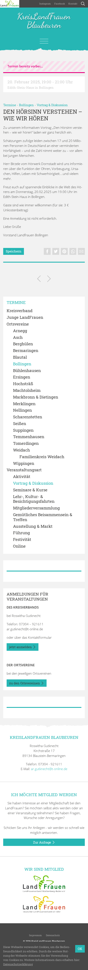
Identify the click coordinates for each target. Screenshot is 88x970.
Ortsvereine (18, 324)
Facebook (59, 3)
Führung (21, 532)
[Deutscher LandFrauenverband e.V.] (44, 904)
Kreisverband (19, 310)
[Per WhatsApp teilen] (72, 251)
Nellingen (22, 410)
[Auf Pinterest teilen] (64, 251)
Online (19, 546)
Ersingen (21, 377)
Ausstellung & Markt (33, 526)
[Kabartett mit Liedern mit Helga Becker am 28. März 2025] (49, 279)
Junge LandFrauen (25, 317)
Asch (18, 337)
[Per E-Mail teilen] (81, 251)
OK (80, 949)
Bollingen (26, 105)
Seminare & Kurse (30, 489)
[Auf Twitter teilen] (55, 251)
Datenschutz (52, 935)
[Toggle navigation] (44, 41)
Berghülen (23, 343)
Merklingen (24, 403)
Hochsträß (23, 383)
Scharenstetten (27, 416)
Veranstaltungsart (24, 469)
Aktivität (21, 476)
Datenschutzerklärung (18, 964)
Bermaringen (25, 350)
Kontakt (72, 3)
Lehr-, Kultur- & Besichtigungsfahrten (33, 499)
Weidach (21, 450)
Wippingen (23, 463)
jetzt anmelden (21, 647)
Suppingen (23, 430)
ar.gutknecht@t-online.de (25, 629)
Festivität (22, 539)
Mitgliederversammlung (36, 508)
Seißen (19, 423)
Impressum (35, 935)
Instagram (45, 3)
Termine (9, 105)
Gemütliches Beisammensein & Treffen (42, 517)
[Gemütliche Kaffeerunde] (39, 279)
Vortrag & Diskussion (52, 105)
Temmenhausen (28, 436)
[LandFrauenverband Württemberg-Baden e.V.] (44, 883)
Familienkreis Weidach (41, 456)
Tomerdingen (26, 443)
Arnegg (20, 330)
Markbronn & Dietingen (35, 397)
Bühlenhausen (27, 370)
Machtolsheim (27, 390)
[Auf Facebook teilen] (47, 251)
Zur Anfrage (42, 842)
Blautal (20, 357)
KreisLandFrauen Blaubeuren (44, 21)
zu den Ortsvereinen (25, 683)
